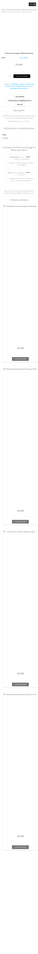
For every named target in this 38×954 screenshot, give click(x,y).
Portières (29, 86)
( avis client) (23, 58)
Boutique (10, 10)
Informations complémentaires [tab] (19, 100)
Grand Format (29, 84)
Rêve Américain (26, 10)
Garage (21, 84)
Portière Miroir (20, 86)
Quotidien (13, 88)
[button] (31, 4)
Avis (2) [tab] (20, 104)
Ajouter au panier (21, 76)
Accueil (3, 10)
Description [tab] (20, 97)
